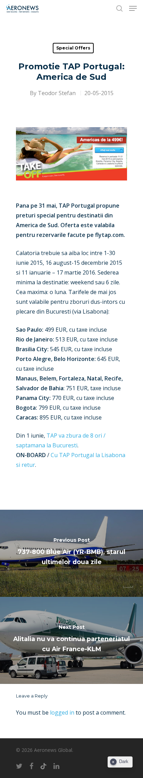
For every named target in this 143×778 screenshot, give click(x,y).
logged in (62, 712)
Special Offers (73, 48)
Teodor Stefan (57, 93)
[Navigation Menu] (133, 8)
